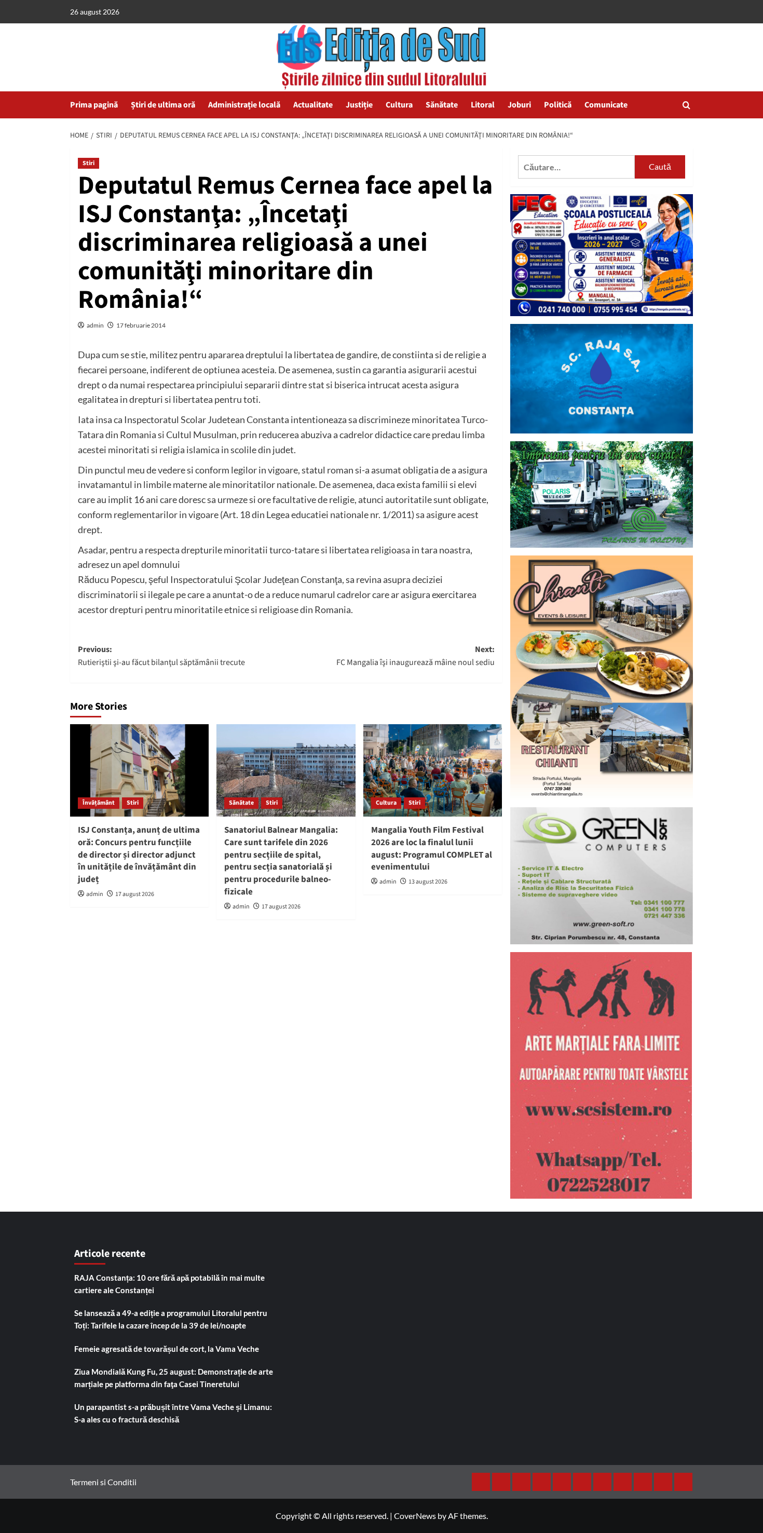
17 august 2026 (134, 894)
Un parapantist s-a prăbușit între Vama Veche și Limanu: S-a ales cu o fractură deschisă (173, 1413)
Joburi (519, 105)
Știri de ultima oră (163, 105)
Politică (557, 105)
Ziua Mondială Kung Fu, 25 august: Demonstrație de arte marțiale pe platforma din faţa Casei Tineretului (173, 1378)
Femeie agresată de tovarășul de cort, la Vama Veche (166, 1348)
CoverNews (415, 1516)
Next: (415, 656)
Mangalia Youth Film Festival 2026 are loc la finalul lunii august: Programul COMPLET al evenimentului (431, 848)
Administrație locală (244, 105)
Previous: (161, 656)
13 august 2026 (427, 881)
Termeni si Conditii (103, 1482)
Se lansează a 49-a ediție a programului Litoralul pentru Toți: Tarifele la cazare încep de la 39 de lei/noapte (170, 1319)
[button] (686, 105)
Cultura (399, 105)
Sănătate (442, 105)
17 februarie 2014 (141, 325)
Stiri (88, 163)
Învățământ (99, 802)
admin (95, 325)
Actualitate (313, 105)
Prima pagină (94, 105)
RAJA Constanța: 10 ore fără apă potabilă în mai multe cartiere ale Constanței (169, 1284)
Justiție (359, 105)
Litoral (483, 105)
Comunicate (606, 105)
